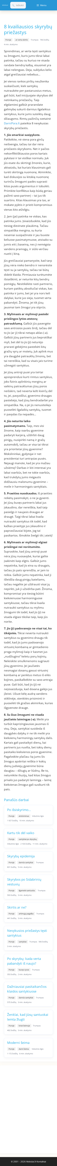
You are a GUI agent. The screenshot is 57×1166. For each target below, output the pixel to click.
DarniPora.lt (12, 123)
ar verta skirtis (21, 39)
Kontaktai (41, 1161)
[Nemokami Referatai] (5, 5)
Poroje (8, 39)
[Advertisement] (22, 1108)
